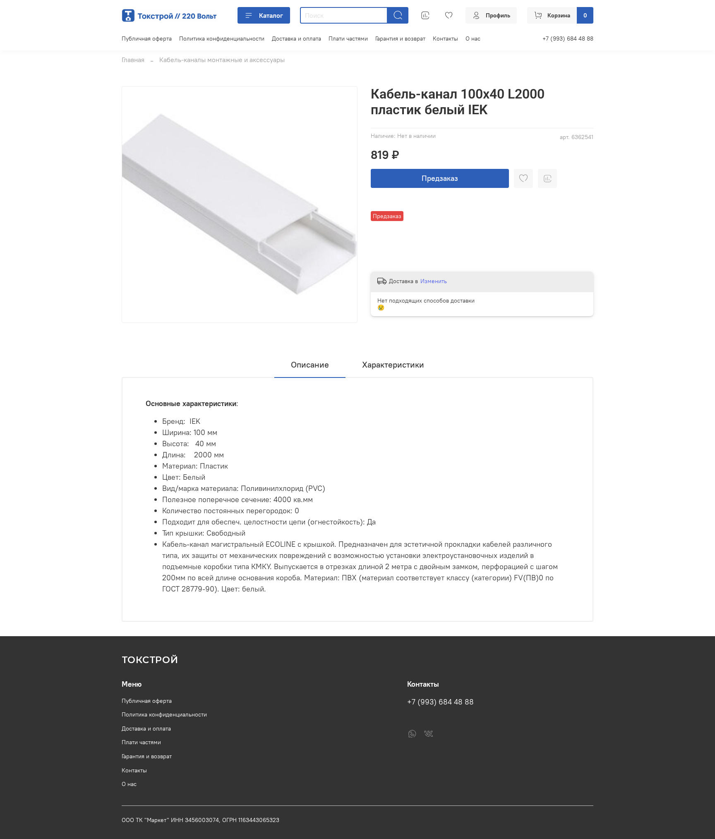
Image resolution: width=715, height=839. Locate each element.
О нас (472, 38)
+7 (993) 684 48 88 (567, 38)
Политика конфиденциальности (221, 38)
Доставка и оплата (296, 38)
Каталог (271, 15)
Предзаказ (440, 178)
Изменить (433, 281)
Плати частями (348, 38)
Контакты (445, 38)
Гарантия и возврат (400, 38)
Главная (133, 59)
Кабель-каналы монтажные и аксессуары (222, 59)
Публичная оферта (147, 38)
